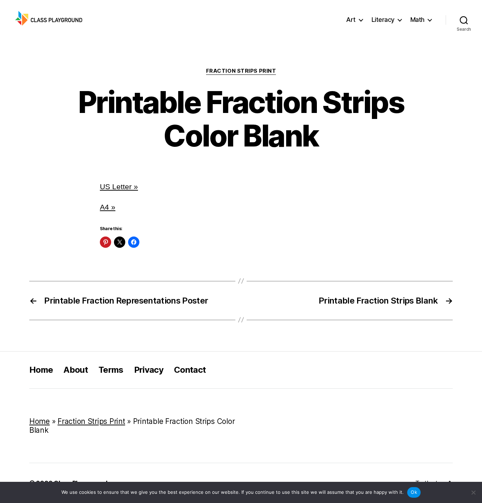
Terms (110, 370)
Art (351, 19)
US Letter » (119, 186)
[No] (473, 492)
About (76, 370)
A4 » (107, 207)
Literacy (383, 19)
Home (41, 370)
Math (417, 19)
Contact (190, 370)
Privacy (148, 370)
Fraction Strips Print (241, 71)
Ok (414, 492)
